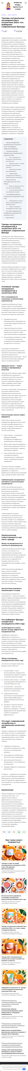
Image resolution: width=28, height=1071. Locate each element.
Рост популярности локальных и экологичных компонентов (13, 159)
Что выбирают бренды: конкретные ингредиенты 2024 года (14, 196)
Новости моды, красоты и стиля (18, 5)
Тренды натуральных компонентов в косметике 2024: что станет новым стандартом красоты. (13, 928)
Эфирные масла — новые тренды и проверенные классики (15, 165)
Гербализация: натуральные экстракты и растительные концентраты (14, 175)
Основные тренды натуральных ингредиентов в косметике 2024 (13, 153)
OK (24, 1069)
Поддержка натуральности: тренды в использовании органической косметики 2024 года (13, 989)
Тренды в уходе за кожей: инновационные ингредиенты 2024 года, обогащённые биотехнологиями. (13, 866)
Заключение (10, 217)
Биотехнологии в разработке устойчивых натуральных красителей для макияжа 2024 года (13, 897)
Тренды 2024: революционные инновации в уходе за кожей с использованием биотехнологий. (12, 1051)
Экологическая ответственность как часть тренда (12, 181)
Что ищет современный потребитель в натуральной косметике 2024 (12, 213)
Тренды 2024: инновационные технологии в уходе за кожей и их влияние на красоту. (12, 958)
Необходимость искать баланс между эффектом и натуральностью (14, 202)
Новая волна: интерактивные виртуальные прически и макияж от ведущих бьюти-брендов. (13, 1032)
